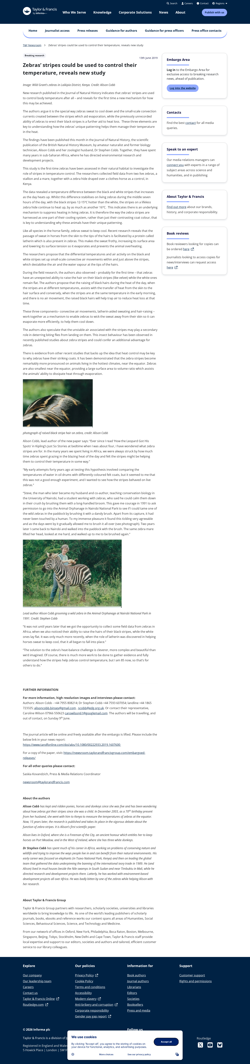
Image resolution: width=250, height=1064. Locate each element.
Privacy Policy (84, 975)
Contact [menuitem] (204, 3)
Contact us (30, 993)
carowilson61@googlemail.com (86, 713)
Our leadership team (37, 981)
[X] (201, 1045)
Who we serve (74, 12)
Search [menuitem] (173, 3)
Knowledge (102, 12)
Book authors (136, 975)
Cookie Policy (84, 981)
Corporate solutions (135, 12)
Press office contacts (206, 31)
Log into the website (183, 88)
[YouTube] (210, 1045)
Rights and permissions (195, 981)
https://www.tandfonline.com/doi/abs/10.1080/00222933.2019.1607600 (72, 745)
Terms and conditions (90, 987)
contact (190, 123)
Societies (133, 999)
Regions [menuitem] (220, 3)
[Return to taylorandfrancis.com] (40, 11)
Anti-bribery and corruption (94, 1005)
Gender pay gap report (91, 1016)
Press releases (87, 31)
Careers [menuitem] (188, 3)
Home (33, 31)
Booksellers (135, 1005)
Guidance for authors (121, 31)
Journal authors (138, 981)
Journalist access (57, 31)
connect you (175, 165)
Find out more (176, 207)
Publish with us (214, 12)
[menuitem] (74, 12)
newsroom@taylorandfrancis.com (46, 782)
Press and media (138, 1010)
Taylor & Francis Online (39, 999)
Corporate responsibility (92, 1010)
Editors (132, 993)
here (186, 249)
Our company (32, 975)
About (180, 12)
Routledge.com (33, 1005)
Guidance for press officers (164, 31)
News (163, 12)
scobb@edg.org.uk (91, 708)
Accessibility (83, 993)
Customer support (192, 975)
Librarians (134, 987)
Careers (28, 987)
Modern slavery (85, 999)
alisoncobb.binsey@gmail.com (55, 708)
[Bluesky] (219, 1045)
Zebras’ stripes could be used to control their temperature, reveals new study (95, 45)
